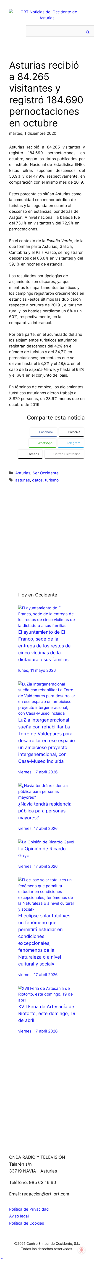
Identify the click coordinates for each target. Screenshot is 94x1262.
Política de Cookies (26, 1223)
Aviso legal (19, 1216)
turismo (52, 480)
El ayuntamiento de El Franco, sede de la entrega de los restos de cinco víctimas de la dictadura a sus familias (44, 645)
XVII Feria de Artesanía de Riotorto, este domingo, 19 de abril (46, 1013)
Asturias (22, 473)
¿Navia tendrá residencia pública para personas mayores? (44, 810)
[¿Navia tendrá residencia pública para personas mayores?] (47, 797)
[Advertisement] (47, 537)
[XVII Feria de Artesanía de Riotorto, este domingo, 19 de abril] (47, 1000)
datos (37, 480)
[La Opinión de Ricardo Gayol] (46, 842)
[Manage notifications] (81, 1250)
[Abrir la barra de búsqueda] (87, 32)
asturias (22, 480)
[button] (2, 1258)
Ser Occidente (46, 473)
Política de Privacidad (29, 1209)
